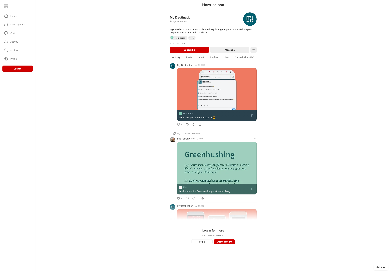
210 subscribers (178, 43)
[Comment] (187, 124)
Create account (224, 241)
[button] (17, 16)
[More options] (255, 64)
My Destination (185, 64)
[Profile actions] (253, 50)
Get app (381, 266)
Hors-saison (188, 113)
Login (202, 241)
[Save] (252, 115)
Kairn (185, 187)
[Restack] (193, 124)
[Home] (6, 6)
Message (230, 49)
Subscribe (189, 49)
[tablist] (213, 57)
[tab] (176, 57)
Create (18, 68)
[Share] (200, 124)
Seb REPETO (183, 138)
